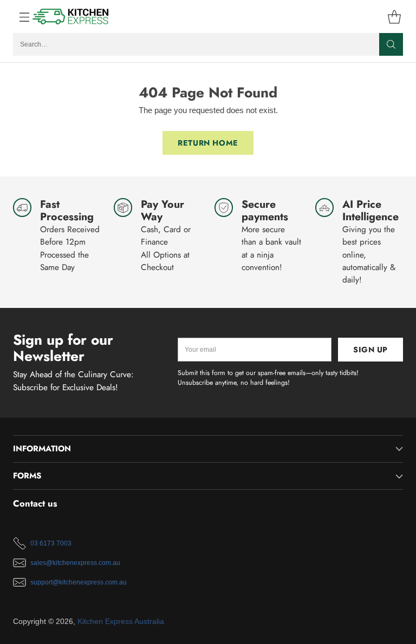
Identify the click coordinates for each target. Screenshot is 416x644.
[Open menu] (19, 16)
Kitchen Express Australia (120, 621)
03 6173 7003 (51, 543)
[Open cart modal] (394, 16)
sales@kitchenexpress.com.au (75, 563)
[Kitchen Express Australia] (71, 16)
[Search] (391, 44)
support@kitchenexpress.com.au (78, 582)
